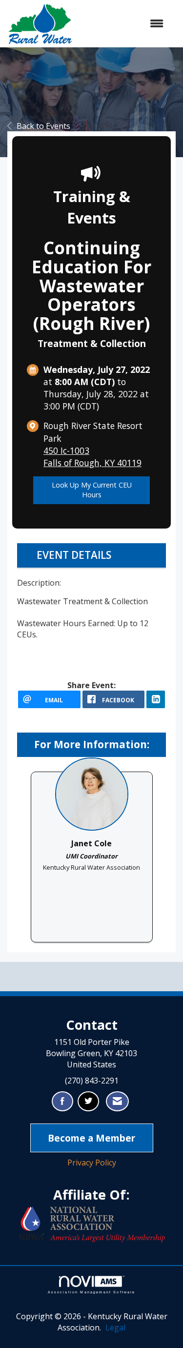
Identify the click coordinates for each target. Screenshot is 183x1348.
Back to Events (43, 126)
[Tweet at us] (88, 1101)
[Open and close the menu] (123, 23)
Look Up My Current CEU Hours (92, 490)
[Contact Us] (117, 1101)
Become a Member (91, 1137)
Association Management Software (92, 1292)
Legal (115, 1327)
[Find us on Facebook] (62, 1101)
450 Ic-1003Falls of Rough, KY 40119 (92, 457)
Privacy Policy (91, 1162)
